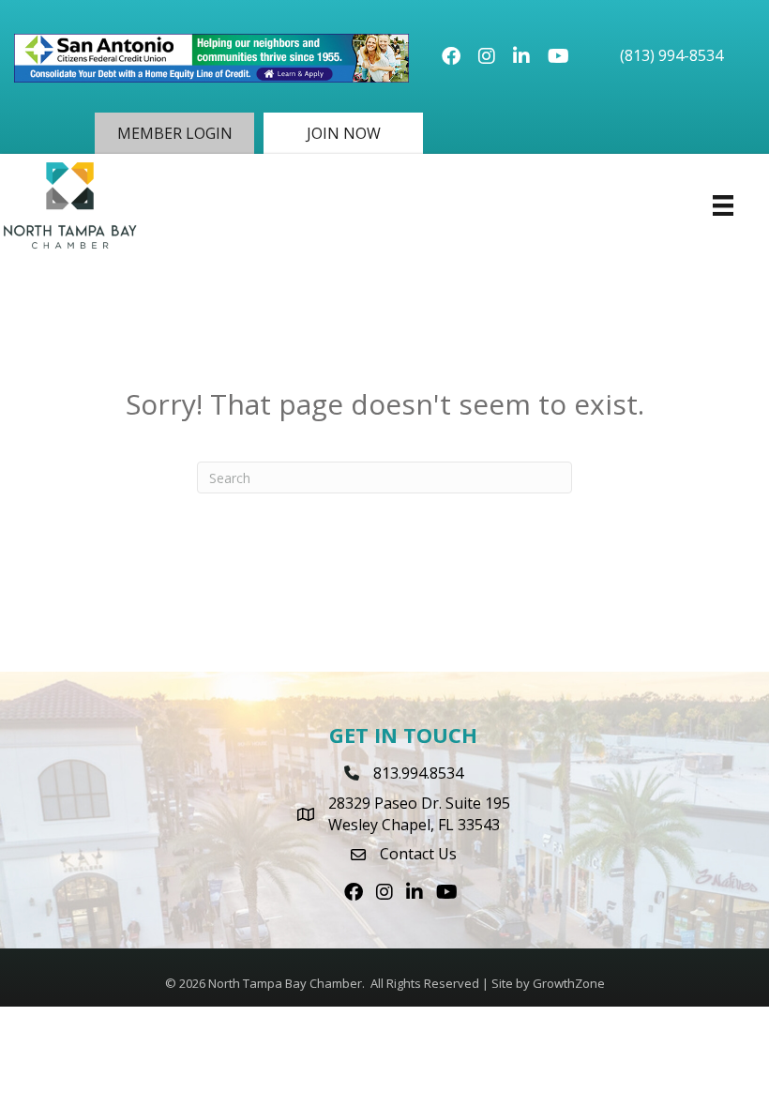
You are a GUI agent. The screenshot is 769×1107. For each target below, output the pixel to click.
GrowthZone (569, 983)
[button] (174, 133)
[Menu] (723, 205)
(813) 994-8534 (671, 55)
